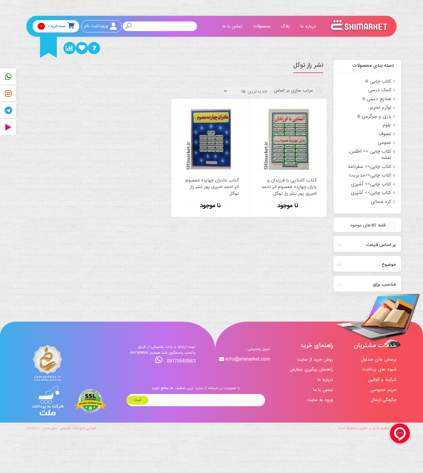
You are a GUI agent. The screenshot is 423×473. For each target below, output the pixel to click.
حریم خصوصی (383, 390)
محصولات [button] (262, 26)
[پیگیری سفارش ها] (69, 48)
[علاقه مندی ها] (82, 48)
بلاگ (286, 26)
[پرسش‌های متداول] (94, 48)
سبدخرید (52, 25)
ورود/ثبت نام (96, 26)
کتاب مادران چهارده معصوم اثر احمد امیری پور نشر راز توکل (212, 187)
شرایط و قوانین (382, 379)
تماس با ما (233, 26)
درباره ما (309, 26)
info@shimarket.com (248, 359)
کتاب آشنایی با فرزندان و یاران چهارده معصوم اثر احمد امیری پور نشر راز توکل (289, 187)
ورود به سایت (320, 400)
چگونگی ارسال (384, 400)
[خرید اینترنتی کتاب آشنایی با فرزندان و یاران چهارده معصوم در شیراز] (288, 139)
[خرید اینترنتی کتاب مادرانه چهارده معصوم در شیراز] (210, 139)
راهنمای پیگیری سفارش (311, 369)
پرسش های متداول (379, 359)
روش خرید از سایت (315, 359)
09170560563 (180, 361)
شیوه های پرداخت (379, 369)
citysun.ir (33, 428)
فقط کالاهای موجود (368, 225)
